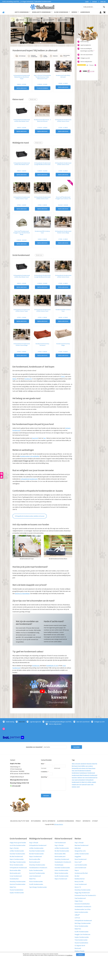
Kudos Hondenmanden (36, 870)
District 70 (78, 887)
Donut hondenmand (80, 859)
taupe (88, 784)
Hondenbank (81, 770)
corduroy (90, 766)
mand (75, 780)
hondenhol (88, 770)
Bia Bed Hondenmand (16, 856)
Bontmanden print (15, 873)
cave (86, 766)
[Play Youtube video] (42, 691)
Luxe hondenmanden (81, 865)
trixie (92, 784)
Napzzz (77, 870)
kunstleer (74, 777)
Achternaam (57, 768)
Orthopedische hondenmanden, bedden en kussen (29, 516)
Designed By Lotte (77, 768)
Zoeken (104, 7)
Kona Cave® (78, 862)
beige (93, 763)
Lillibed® (77, 915)
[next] (72, 30)
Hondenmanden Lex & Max (83, 909)
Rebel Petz (13, 887)
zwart (78, 787)
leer (44, 438)
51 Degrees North (80, 945)
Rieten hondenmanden (61, 873)
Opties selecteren (22, 88)
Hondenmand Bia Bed (81, 873)
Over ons (103, 1)
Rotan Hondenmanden (16, 865)
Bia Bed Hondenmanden (36, 854)
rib (80, 782)
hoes (73, 770)
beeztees (89, 763)
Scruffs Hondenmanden (36, 884)
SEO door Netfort (58, 824)
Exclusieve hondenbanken (82, 904)
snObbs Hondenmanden (17, 851)
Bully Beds (78, 848)
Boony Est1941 (79, 881)
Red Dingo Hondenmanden (18, 862)
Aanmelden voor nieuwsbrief (34, 747)
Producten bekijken (42, 88)
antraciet (77, 763)
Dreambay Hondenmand (62, 859)
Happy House (91, 768)
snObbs (89, 782)
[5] (45, 42)
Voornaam (43, 768)
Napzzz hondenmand (35, 856)
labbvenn (79, 777)
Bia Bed (77, 876)
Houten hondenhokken (16, 890)
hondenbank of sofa (52, 665)
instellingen (69, 955)
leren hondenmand (90, 777)
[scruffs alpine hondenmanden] (42, 31)
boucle (76, 766)
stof (80, 784)
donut (63, 376)
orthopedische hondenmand (29, 479)
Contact (94, 1)
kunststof (35, 438)
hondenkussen (83, 773)
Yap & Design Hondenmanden (38, 887)
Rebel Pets (32, 879)
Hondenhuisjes (59, 865)
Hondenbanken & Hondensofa (38, 867)
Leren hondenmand (35, 876)
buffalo (83, 766)
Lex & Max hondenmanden (17, 845)
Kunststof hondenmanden (17, 884)
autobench (83, 763)
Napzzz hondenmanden (17, 859)
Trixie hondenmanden (81, 940)
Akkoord (80, 954)
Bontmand (78, 948)
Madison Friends (79, 951)
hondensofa (28, 379)
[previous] (12, 30)
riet (86, 782)
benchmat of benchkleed (22, 593)
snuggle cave (75, 784)
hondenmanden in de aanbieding (29, 456)
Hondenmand (91, 773)
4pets (73, 763)
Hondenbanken (14, 879)
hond (76, 770)
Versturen (46, 795)
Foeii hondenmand (60, 842)
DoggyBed (78, 856)
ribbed (83, 782)
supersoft (84, 784)
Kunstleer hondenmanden (17, 854)
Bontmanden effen (15, 870)
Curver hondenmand (16, 876)
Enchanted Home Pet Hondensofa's (85, 895)
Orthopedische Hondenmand (18, 867)
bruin (79, 766)
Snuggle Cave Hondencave (82, 934)
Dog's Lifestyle (14, 848)
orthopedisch (81, 780)
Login (87, 1)
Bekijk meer (33, 99)
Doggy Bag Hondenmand (82, 893)
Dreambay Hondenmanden (18, 881)
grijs (87, 768)
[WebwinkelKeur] (3, 729)
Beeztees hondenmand (81, 845)
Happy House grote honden (18, 842)
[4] (44, 42)
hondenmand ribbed (77, 775)
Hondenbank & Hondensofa (63, 862)
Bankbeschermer (80, 879)
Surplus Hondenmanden (17, 893)
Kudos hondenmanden (81, 912)
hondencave (35, 665)
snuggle (94, 782)
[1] (39, 42)
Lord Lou (77, 918)
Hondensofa (86, 775)
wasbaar (74, 787)
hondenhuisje (75, 773)
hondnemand (93, 775)
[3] (42, 42)
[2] (40, 42)
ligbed (14, 379)
